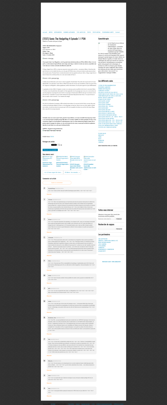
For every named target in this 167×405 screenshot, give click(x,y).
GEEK (99, 137)
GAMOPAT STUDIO (103, 90)
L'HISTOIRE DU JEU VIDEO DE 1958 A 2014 (110, 94)
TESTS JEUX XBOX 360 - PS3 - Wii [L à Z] (110, 122)
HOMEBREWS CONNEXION (106, 249)
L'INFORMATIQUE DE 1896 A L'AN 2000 (109, 96)
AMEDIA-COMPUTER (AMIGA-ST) (108, 240)
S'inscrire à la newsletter (50, 150)
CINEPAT (100, 142)
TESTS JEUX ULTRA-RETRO (106, 118)
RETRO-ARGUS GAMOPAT (105, 97)
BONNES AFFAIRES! (69, 32)
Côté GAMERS (102, 244)
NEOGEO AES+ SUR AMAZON (111, 261)
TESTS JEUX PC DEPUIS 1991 (106, 113)
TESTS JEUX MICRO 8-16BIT (106, 111)
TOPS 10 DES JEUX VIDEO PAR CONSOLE (110, 123)
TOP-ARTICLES (81, 32)
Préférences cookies (119, 404)
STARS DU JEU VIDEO (104, 99)
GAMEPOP (101, 247)
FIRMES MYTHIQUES (104, 89)
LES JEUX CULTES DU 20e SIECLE (107, 92)
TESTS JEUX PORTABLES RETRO (107, 115)
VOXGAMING (102, 246)
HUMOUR (101, 140)
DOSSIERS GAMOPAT (104, 87)
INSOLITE (101, 135)
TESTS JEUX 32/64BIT (104, 104)
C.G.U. (93, 404)
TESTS (89, 32)
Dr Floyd (53, 404)
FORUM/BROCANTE (108, 32)
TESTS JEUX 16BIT (103, 102)
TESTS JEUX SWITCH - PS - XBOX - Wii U (110, 116)
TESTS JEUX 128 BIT (104, 101)
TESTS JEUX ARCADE (104, 109)
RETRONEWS (58, 32)
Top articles (71, 404)
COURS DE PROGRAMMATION (107, 85)
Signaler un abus (85, 404)
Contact (117, 32)
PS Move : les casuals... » (72, 172)
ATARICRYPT (102, 251)
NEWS (51, 32)
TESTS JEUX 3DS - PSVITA (105, 106)
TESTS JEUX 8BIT (103, 108)
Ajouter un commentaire (57, 182)
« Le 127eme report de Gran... (53, 172)
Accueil (45, 32)
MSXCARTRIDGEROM (104, 242)
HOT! (99, 138)
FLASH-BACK (102, 133)
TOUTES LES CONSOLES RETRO (107, 127)
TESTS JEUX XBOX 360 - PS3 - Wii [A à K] (110, 120)
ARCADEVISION (102, 239)
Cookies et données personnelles (104, 404)
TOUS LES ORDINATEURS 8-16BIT (108, 125)
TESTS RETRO (96, 32)
